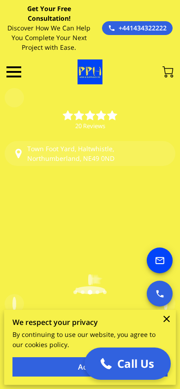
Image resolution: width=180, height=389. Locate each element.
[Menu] (13, 71)
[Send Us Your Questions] (160, 260)
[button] (127, 364)
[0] (168, 71)
